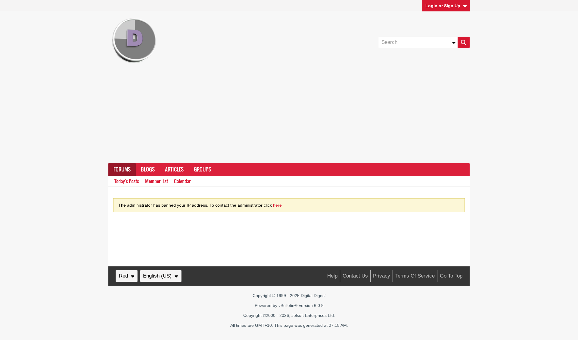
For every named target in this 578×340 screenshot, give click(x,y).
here (277, 205)
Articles (174, 169)
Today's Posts (126, 181)
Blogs (148, 169)
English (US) (157, 276)
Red (123, 276)
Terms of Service (415, 276)
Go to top (451, 276)
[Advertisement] (289, 118)
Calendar (182, 181)
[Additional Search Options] (454, 42)
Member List (156, 181)
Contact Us (355, 276)
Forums (122, 169)
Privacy (381, 276)
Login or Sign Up (442, 5)
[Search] (464, 42)
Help (332, 276)
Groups (202, 169)
